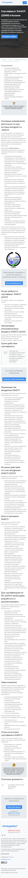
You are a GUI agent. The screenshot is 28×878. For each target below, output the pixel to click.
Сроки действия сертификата (13, 80)
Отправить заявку (9, 36)
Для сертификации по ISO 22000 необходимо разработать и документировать (14, 91)
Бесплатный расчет (14, 283)
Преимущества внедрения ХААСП (14, 82)
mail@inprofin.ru (6, 859)
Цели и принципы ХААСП (12, 88)
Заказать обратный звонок (14, 379)
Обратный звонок (14, 807)
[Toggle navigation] (25, 2)
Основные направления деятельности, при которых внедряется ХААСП (12, 69)
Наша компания (9, 95)
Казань (11, 857)
